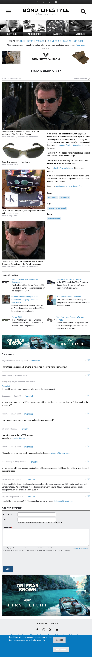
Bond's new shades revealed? (69, 297)
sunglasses (52, 198)
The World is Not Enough (57, 208)
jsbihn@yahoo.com (21, 438)
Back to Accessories (10, 78)
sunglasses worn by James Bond (69, 186)
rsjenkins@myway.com (60, 453)
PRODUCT (40, 41)
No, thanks (61, 649)
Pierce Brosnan (54, 219)
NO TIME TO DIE (54, 41)
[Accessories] (34, 36)
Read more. (80, 45)
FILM (22, 41)
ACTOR (30, 41)
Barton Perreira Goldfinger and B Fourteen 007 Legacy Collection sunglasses (24, 300)
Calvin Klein (64, 198)
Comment (7, 528)
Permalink (35, 361)
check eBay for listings (63, 168)
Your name (7, 514)
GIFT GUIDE (78, 41)
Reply (88, 360)
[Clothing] (11, 36)
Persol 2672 (17, 317)
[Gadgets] (57, 36)
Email (5, 520)
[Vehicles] (80, 36)
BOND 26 (67, 41)
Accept (59, 640)
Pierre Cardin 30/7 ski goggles (70, 279)
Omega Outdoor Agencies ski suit (73, 145)
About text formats (81, 548)
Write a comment (80, 79)
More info (41, 640)
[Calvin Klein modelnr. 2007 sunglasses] (23, 159)
